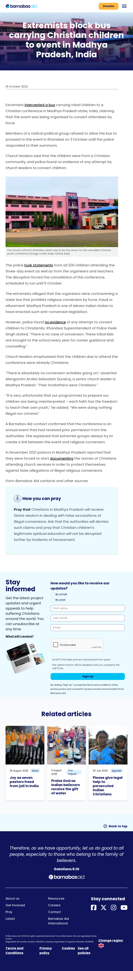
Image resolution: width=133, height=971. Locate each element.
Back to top (115, 826)
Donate (108, 6)
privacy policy (58, 689)
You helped (72, 772)
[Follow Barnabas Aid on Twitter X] (103, 907)
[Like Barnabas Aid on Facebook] (93, 907)
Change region (110, 940)
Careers (54, 905)
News (35, 770)
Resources (56, 898)
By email (61, 594)
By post (60, 600)
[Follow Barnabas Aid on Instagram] (113, 907)
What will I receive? (20, 636)
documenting (61, 458)
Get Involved (15, 905)
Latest (10, 918)
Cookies (68, 948)
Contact (54, 912)
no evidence (55, 322)
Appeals (116, 770)
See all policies (84, 950)
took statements (38, 265)
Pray (9, 912)
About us (12, 898)
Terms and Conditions (14, 950)
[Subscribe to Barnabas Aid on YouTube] (124, 907)
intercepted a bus (40, 104)
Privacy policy (45, 950)
